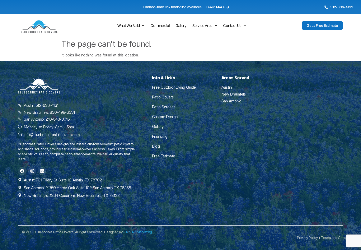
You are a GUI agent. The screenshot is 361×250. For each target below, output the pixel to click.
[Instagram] (32, 171)
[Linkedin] (42, 171)
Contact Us (232, 25)
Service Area (202, 25)
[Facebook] (22, 171)
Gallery (180, 25)
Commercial (159, 25)
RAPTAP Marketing (137, 232)
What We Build (128, 25)
